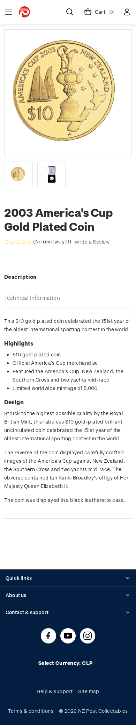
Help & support (55, 691)
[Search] (70, 12)
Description (20, 276)
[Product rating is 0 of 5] (18, 242)
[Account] (127, 12)
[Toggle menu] (8, 11)
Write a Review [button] (92, 242)
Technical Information (32, 297)
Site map (88, 691)
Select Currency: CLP (66, 663)
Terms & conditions (30, 711)
